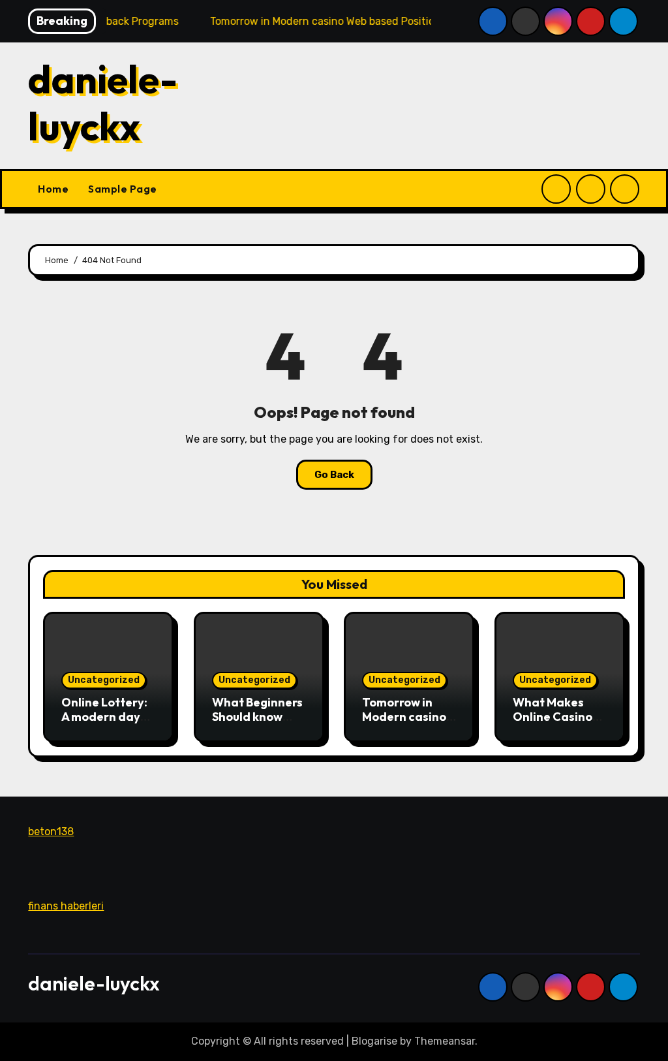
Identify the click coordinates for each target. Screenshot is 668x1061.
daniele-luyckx (102, 102)
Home (53, 188)
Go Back (334, 475)
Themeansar (444, 1041)
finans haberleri (66, 905)
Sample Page (122, 188)
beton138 (51, 831)
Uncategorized (104, 680)
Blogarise (374, 1041)
